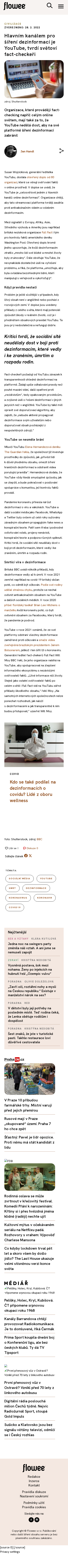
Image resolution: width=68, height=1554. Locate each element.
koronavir (44, 897)
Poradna (15, 981)
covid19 (15, 907)
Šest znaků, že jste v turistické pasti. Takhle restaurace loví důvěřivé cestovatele (30, 1038)
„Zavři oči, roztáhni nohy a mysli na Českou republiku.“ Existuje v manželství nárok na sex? (32, 991)
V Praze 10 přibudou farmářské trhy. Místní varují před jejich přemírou (28, 1105)
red (27, 1003)
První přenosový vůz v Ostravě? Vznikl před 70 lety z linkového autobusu (29, 1387)
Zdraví (13, 960)
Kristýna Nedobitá (36, 960)
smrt (12, 888)
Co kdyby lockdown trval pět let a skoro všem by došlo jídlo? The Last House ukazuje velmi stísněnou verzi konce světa (29, 1258)
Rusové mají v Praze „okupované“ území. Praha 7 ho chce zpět (27, 1123)
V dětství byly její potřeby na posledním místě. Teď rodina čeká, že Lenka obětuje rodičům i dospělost (33, 1014)
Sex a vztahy (18, 938)
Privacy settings (10, 1552)
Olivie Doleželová (39, 981)
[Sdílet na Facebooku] (26, 856)
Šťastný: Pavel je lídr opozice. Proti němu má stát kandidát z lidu (29, 1142)
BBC (39, 839)
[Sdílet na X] (30, 855)
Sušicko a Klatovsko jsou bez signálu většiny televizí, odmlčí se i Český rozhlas (29, 1429)
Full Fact (47, 232)
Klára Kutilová (43, 938)
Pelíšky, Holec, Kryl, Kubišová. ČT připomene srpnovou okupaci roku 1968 (28, 1305)
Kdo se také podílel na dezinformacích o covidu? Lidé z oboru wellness (33, 791)
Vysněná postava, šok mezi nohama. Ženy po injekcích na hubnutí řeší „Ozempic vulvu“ (30, 969)
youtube (46, 878)
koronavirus (18, 897)
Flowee (17, 6)
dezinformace (36, 888)
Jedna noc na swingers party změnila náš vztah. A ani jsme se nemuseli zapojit (31, 948)
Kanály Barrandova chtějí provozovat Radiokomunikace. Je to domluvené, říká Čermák (29, 1323)
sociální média (19, 878)
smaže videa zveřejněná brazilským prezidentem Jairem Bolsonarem (31, 645)
